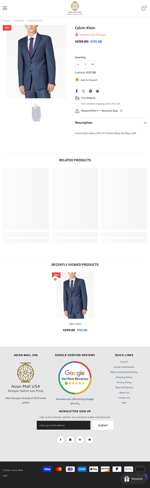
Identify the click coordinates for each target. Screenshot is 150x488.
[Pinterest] (90, 91)
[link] (26, 234)
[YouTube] (89, 439)
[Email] (97, 91)
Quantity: (80, 57)
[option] (36, 61)
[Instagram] (70, 439)
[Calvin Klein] (75, 295)
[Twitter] (83, 91)
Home (6, 20)
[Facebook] (76, 91)
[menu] (5, 8)
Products (19, 20)
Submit (103, 425)
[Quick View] (55, 279)
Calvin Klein (75, 324)
